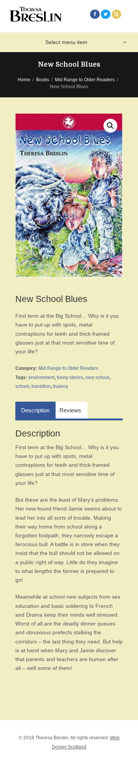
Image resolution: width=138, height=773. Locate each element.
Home (24, 79)
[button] (110, 126)
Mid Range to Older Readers (85, 79)
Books (42, 79)
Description (35, 410)
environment (41, 377)
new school (97, 377)
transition (41, 386)
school (22, 386)
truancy (60, 386)
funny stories (70, 377)
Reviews (70, 410)
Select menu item (66, 42)
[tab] (35, 410)
